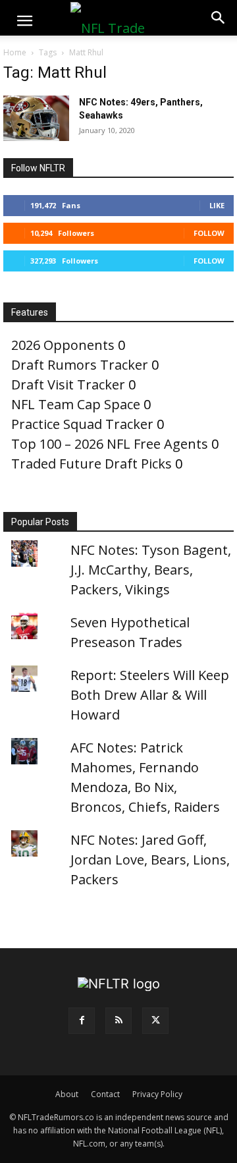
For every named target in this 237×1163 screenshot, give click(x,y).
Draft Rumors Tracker (79, 365)
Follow (209, 233)
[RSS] (118, 1020)
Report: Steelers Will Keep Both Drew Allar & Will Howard (149, 694)
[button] (24, 21)
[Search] (218, 18)
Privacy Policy (157, 1094)
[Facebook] (81, 1020)
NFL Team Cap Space (75, 404)
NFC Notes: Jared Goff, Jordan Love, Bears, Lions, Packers (150, 859)
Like (216, 205)
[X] (155, 1020)
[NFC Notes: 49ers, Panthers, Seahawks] (36, 118)
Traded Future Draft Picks (91, 463)
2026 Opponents (63, 345)
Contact (105, 1094)
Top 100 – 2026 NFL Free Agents (109, 444)
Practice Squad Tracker (82, 424)
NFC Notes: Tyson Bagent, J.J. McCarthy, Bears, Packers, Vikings (150, 569)
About (66, 1094)
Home (14, 52)
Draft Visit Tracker (68, 384)
